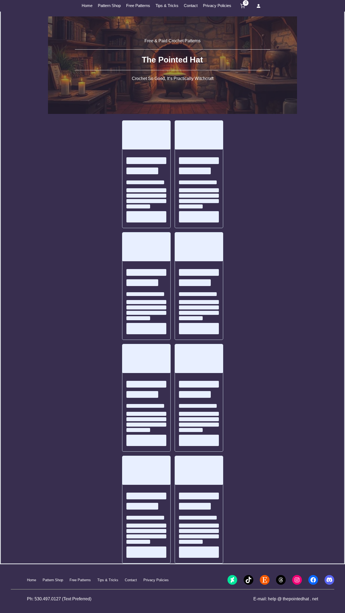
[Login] (258, 6)
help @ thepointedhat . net (293, 599)
